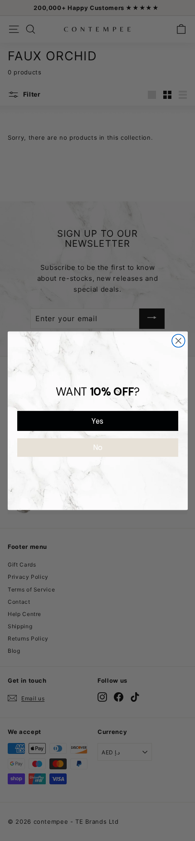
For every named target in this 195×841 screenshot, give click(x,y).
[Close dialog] (178, 340)
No (97, 447)
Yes (97, 420)
